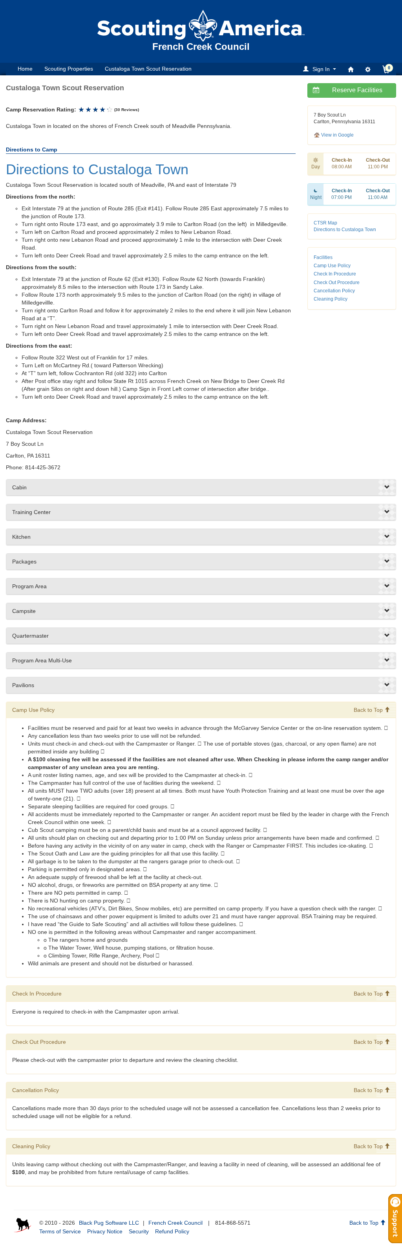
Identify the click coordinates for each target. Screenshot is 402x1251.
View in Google (337, 135)
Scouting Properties (68, 69)
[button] (321, 69)
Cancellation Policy (334, 291)
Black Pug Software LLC (109, 1223)
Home (25, 69)
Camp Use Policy (332, 265)
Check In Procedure (335, 274)
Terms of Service (60, 1231)
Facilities (323, 257)
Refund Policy (172, 1231)
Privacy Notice (104, 1231)
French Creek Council (175, 1223)
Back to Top (369, 710)
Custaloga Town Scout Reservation (148, 69)
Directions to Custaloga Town (345, 229)
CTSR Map (325, 223)
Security (139, 1231)
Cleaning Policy (330, 299)
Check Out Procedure (337, 282)
